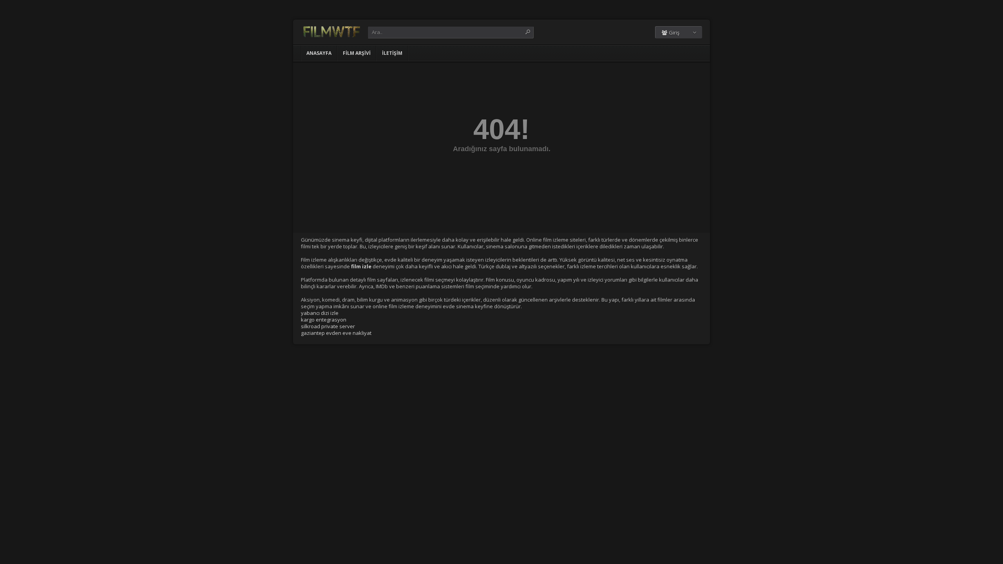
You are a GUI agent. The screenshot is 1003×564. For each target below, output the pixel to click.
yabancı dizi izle (320, 312)
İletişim (392, 53)
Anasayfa (318, 53)
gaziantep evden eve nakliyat (336, 332)
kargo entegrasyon (323, 319)
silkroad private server (328, 326)
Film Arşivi (357, 53)
